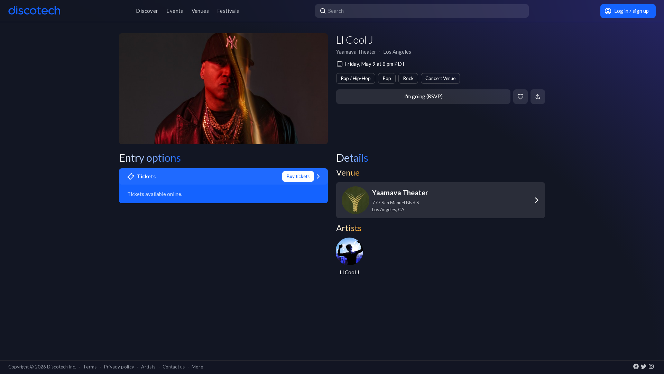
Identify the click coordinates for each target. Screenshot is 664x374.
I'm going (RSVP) (423, 96)
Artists (148, 366)
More (197, 366)
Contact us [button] (174, 366)
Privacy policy (119, 366)
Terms (90, 366)
